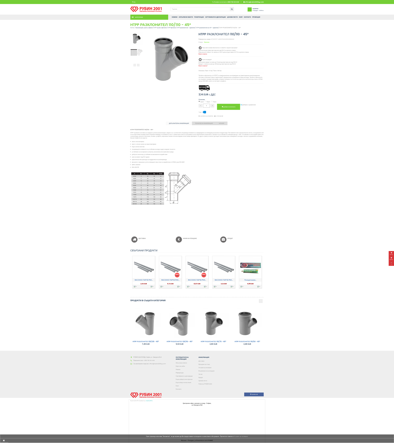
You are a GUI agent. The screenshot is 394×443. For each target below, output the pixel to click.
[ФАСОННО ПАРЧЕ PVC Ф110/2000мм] (170, 267)
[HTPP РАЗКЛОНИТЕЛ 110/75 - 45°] (213, 323)
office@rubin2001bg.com (254, 2)
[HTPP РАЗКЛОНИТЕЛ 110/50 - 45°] (247, 323)
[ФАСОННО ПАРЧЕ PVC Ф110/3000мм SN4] (197, 267)
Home (132, 28)
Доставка (201, 361)
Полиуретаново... (250, 280)
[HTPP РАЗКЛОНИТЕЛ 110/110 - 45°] (136, 38)
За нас (201, 374)
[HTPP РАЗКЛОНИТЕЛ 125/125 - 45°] (145, 323)
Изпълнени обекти (181, 363)
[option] (143, 272)
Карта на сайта (180, 366)
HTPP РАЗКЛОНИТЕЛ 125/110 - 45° (179, 341)
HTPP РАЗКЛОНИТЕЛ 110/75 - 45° (213, 341)
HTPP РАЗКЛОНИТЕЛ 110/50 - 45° (247, 341)
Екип (177, 386)
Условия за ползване (205, 368)
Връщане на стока (204, 364)
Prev (134, 65)
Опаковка (202, 99)
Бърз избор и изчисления (183, 383)
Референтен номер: (205, 39)
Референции (179, 373)
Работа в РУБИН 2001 (205, 384)
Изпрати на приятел (207, 116)
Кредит (201, 377)
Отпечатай (219, 116)
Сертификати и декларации (184, 376)
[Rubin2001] (146, 9)
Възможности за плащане (206, 371)
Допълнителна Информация (179, 123)
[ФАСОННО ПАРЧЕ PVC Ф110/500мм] (223, 267)
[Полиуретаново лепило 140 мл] (250, 267)
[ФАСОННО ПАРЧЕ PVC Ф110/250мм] (143, 267)
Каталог (221, 123)
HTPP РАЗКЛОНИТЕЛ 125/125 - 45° (146, 341)
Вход (133, 2)
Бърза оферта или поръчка (184, 379)
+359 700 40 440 (233, 2)
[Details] (135, 286)
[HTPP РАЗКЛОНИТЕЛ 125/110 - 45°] (179, 323)
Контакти (178, 389)
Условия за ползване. (241, 436)
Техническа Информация (204, 123)
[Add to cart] (152, 286)
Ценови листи (203, 381)
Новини (178, 369)
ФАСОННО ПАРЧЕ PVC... (144, 280)
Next (138, 65)
